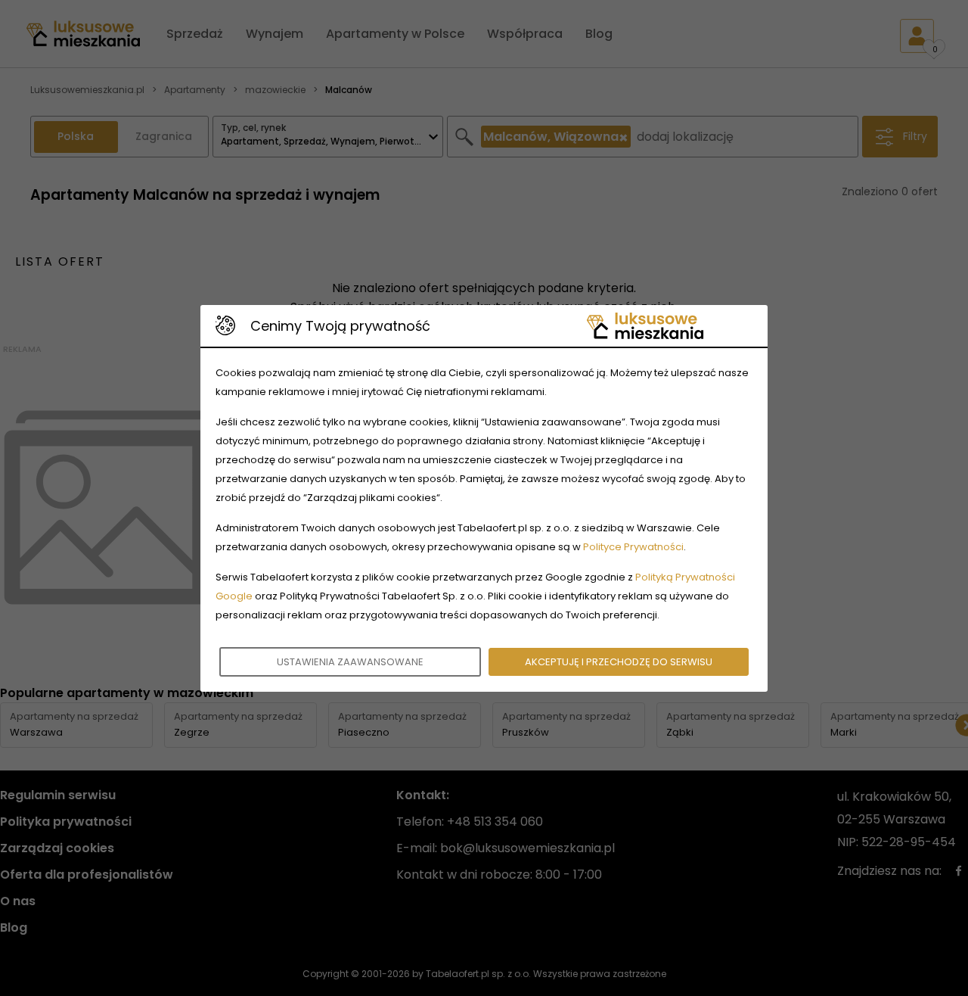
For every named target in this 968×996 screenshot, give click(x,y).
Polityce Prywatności (633, 547)
